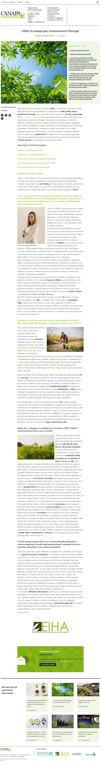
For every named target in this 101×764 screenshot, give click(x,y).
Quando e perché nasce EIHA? (80, 54)
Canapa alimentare (53, 14)
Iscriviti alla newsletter (48, 664)
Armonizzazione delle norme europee (33, 167)
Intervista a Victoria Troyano (79, 50)
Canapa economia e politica (44, 36)
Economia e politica (34, 12)
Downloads (12, 2)
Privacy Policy (13, 756)
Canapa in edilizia (33, 14)
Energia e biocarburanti (55, 18)
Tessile (30, 18)
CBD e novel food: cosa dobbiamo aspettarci (36, 159)
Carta (29, 20)
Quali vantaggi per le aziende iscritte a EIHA (36, 163)
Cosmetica (51, 16)
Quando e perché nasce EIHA (29, 150)
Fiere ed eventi (52, 12)
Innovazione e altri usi (54, 20)
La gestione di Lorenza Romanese (32, 154)
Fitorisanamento (52, 8)
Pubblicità (20, 2)
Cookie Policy (21, 756)
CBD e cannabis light (35, 10)
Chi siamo (5, 2)
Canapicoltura (32, 8)
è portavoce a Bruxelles (32, 117)
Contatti (27, 2)
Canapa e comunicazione (36, 22)
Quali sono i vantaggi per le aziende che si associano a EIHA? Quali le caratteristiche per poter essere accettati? (83, 85)
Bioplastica (31, 16)
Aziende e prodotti (53, 10)
